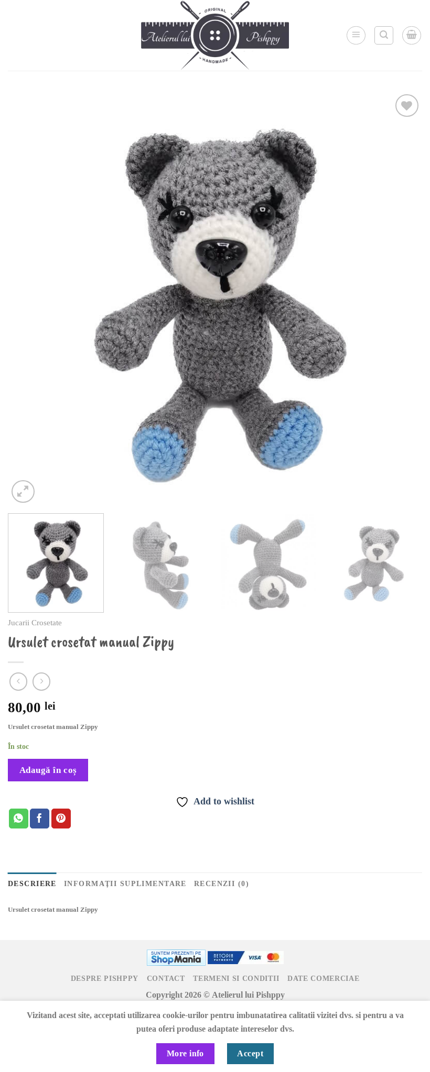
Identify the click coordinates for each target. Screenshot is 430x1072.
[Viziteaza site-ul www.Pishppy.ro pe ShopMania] (176, 956)
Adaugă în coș (48, 770)
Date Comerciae (323, 978)
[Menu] (356, 35)
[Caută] (383, 35)
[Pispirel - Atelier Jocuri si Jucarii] (215, 35)
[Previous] (29, 298)
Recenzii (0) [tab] (221, 883)
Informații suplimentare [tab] (125, 883)
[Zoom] (23, 491)
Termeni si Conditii (236, 978)
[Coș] (411, 35)
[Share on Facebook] (39, 818)
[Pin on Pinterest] (61, 818)
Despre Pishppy (105, 978)
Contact (166, 978)
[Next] (400, 298)
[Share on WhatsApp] (18, 818)
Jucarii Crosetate (35, 622)
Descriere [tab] (32, 883)
